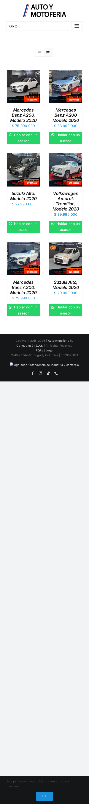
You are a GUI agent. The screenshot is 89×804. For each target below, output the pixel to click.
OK (44, 796)
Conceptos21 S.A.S (29, 345)
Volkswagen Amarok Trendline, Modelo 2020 (65, 201)
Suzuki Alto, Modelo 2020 (23, 196)
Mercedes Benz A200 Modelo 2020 (65, 115)
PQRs (39, 350)
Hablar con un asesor (25, 138)
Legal (49, 350)
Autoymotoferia (58, 340)
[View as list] (48, 52)
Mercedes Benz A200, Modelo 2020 (23, 115)
